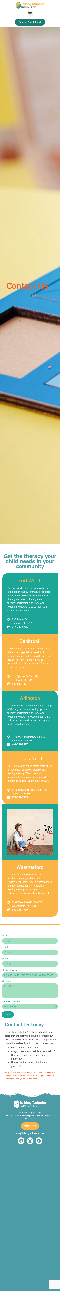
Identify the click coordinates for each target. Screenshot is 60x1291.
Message (6, 981)
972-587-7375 (20, 797)
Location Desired (11, 1001)
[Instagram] (30, 1140)
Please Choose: (10, 970)
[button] (30, 13)
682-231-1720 (20, 909)
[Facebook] (21, 1140)
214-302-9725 (20, 626)
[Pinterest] (39, 1140)
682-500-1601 (20, 683)
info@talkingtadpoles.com (30, 1133)
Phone (5, 958)
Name (5, 935)
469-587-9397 (20, 744)
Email (5, 947)
